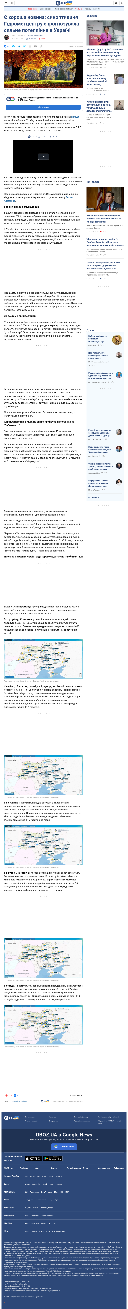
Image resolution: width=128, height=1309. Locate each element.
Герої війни (32, 9)
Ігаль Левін (92, 345)
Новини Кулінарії (46, 1208)
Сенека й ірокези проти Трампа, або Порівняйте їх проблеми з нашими (100, 466)
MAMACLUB (45, 1223)
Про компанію (30, 1117)
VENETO (78, 9)
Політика (24, 1168)
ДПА (55, 1192)
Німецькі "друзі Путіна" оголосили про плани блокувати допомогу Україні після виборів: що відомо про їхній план (104, 52)
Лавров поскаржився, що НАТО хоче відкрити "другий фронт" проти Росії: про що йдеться (103, 265)
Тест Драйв (29, 1200)
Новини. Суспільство (35, 36)
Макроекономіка (47, 1216)
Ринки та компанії (31, 1216)
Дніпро (50, 1176)
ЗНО (61, 1192)
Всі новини (119, 1168)
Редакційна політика (19, 1101)
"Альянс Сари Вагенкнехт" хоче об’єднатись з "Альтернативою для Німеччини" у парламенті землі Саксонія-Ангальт (105, 61)
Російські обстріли (92, 9)
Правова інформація (81, 1117)
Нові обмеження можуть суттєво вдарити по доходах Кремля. (104, 227)
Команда (52, 1117)
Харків (32, 1176)
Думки (90, 330)
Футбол (27, 1184)
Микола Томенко (94, 490)
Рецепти (28, 1208)
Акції (50, 1200)
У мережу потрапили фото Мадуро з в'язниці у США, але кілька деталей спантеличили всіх (98, 106)
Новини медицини (32, 1223)
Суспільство (104, 1168)
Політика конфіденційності (108, 1117)
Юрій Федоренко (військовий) (98, 362)
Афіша (27, 1231)
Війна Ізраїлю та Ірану (64, 9)
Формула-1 (59, 1184)
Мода (48, 1231)
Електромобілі (41, 1200)
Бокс (51, 1184)
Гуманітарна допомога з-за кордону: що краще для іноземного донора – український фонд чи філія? (100, 433)
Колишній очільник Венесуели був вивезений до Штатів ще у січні (98, 117)
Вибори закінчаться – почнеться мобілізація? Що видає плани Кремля (98, 339)
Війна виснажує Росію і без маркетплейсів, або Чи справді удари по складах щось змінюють (100, 450)
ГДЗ (26, 1192)
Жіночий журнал (58, 1231)
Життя (54, 1168)
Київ (26, 1176)
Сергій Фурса (93, 456)
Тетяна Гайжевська (18, 36)
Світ (37, 1168)
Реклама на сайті (31, 1121)
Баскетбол (36, 1184)
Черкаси (59, 1176)
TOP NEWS (92, 181)
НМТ (67, 1192)
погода (75, 116)
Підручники (34, 1192)
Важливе (91, 15)
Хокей (45, 1184)
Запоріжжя (41, 1176)
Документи (53, 1121)
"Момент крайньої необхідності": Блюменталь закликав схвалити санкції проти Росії (103, 218)
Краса (41, 1231)
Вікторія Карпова (94, 439)
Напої (35, 1208)
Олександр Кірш (94, 473)
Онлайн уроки (46, 1192)
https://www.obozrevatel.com (86, 1243)
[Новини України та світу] (45, 1102)
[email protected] (33, 1291)
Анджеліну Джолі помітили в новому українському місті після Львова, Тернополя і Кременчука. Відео (96, 80)
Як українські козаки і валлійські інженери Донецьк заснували (98, 483)
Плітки (34, 1231)
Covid (54, 1223)
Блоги (85, 1168)
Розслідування (74, 1168)
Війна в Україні (46, 9)
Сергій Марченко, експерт (97, 382)
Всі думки (92, 497)
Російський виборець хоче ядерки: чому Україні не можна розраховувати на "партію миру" (100, 376)
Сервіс (56, 1200)
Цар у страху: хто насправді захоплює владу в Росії (98, 355)
